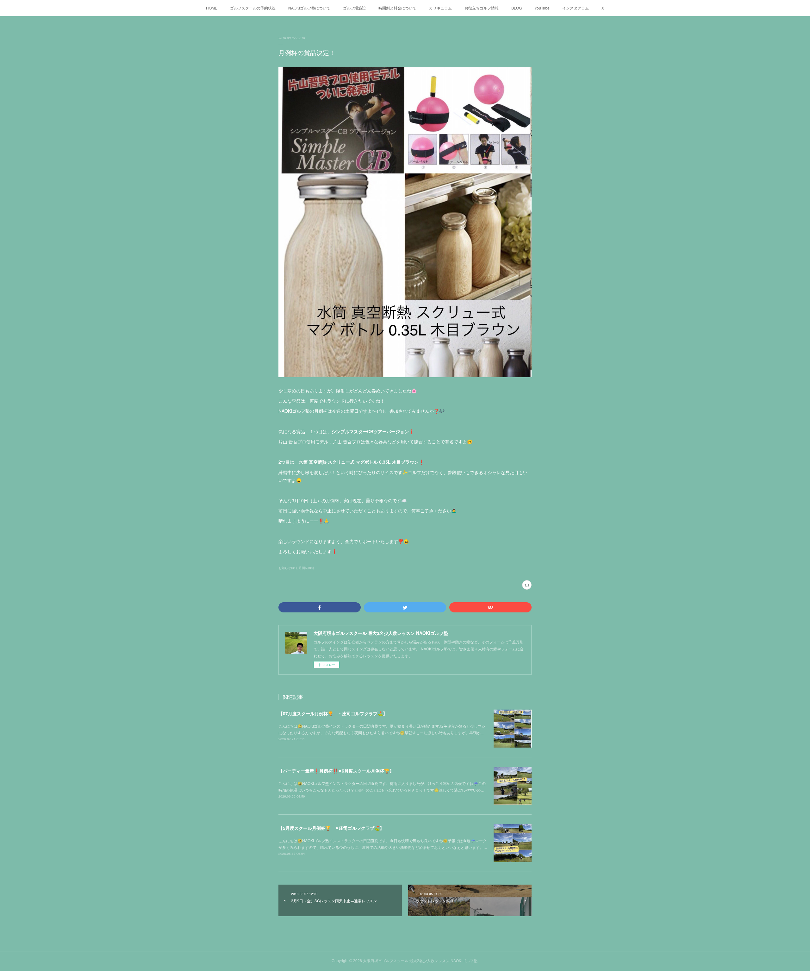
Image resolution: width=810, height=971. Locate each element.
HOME (211, 7)
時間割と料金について (397, 7)
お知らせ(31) (287, 568)
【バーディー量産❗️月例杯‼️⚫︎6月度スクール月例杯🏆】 (336, 770)
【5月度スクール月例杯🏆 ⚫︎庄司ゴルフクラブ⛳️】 (331, 828)
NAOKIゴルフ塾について (309, 7)
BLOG (516, 7)
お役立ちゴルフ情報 (481, 7)
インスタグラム (575, 7)
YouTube (542, 7)
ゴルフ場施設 (354, 7)
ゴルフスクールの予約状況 (253, 7)
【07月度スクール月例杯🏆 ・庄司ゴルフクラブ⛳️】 (332, 713)
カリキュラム (440, 7)
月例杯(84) (306, 568)
